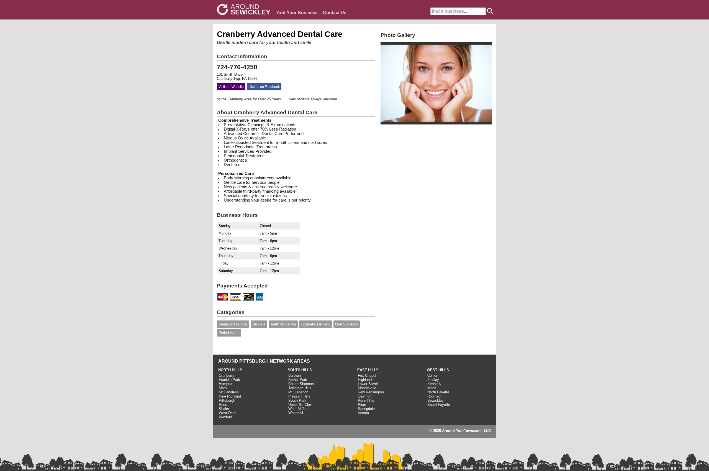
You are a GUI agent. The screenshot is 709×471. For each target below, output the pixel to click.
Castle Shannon (301, 384)
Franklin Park (229, 380)
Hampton (226, 384)
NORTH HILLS (230, 370)
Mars (223, 388)
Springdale (366, 409)
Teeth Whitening (283, 324)
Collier (432, 375)
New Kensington (371, 392)
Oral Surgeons (346, 324)
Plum (362, 405)
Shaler (224, 409)
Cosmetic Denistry (315, 324)
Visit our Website (231, 87)
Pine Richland (230, 396)
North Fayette (438, 392)
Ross (223, 405)
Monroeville (367, 388)
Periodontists (229, 333)
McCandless (229, 392)
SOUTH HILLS (300, 370)
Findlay (433, 380)
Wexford (225, 417)
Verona (363, 413)
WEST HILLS (438, 370)
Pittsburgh (227, 400)
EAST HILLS (368, 370)
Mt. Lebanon (298, 392)
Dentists (259, 324)
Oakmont (365, 396)
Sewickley (435, 400)
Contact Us (334, 12)
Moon (431, 388)
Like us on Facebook (264, 87)
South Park (297, 400)
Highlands (366, 380)
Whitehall (295, 413)
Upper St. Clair (300, 405)
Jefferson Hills (299, 388)
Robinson (434, 396)
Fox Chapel (367, 375)
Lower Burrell (368, 384)
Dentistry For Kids (233, 324)
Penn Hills (366, 400)
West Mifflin (297, 409)
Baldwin (294, 375)
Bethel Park (297, 380)
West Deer (227, 413)
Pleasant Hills (299, 396)
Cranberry (226, 375)
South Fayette (438, 405)
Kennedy (434, 384)
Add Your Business (297, 12)
